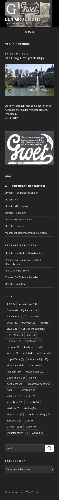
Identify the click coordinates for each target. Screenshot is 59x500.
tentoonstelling (39, 414)
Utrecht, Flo (11, 199)
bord (44, 322)
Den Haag (15, 334)
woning (38, 432)
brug (12, 328)
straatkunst (15, 414)
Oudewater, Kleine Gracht (19, 219)
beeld (12, 322)
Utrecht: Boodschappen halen (21, 192)
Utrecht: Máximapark (16, 206)
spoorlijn (32, 402)
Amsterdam (28, 304)
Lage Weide (15, 359)
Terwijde (14, 420)
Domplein (14, 341)
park (33, 377)
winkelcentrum (17, 432)
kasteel (13, 353)
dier (31, 334)
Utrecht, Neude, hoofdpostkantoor (24, 253)
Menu (31, 32)
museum (14, 371)
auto (35, 316)
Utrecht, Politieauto (16, 212)
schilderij (14, 396)
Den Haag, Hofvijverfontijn (24, 58)
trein (29, 420)
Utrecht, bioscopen (15, 226)
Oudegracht (16, 377)
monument (36, 365)
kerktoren (44, 353)
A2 (11, 304)
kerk (28, 353)
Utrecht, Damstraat (16, 284)
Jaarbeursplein (33, 347)
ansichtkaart (17, 316)
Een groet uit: (22, 19)
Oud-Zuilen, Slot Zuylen (17, 270)
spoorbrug (14, 402)
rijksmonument (39, 383)
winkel (31, 426)
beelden (29, 322)
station (30, 408)
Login (8, 175)
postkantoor (15, 383)
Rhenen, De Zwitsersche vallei (21, 277)
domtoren (33, 341)
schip (30, 396)
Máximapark (35, 371)
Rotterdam (27, 390)
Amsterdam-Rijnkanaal (22, 310)
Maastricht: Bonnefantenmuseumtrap (26, 232)
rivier (11, 390)
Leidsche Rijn (38, 359)
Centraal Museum (33, 328)
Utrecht (14, 426)
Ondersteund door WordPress (21, 492)
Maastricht (15, 365)
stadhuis (13, 408)
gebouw (13, 347)
